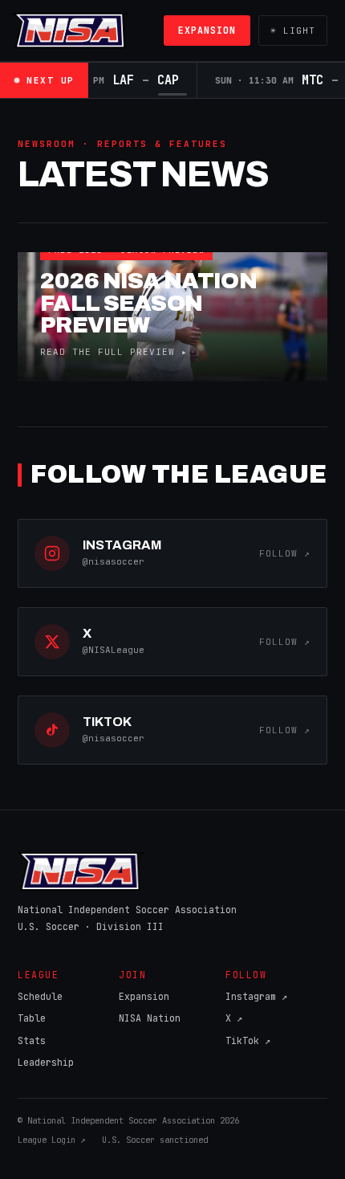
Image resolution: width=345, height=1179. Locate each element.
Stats (32, 1040)
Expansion (207, 30)
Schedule (40, 996)
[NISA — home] (70, 30)
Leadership (46, 1062)
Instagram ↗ (256, 996)
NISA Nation (150, 1018)
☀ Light (292, 30)
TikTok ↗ (247, 1040)
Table (32, 1018)
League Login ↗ (52, 1139)
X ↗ (233, 1018)
